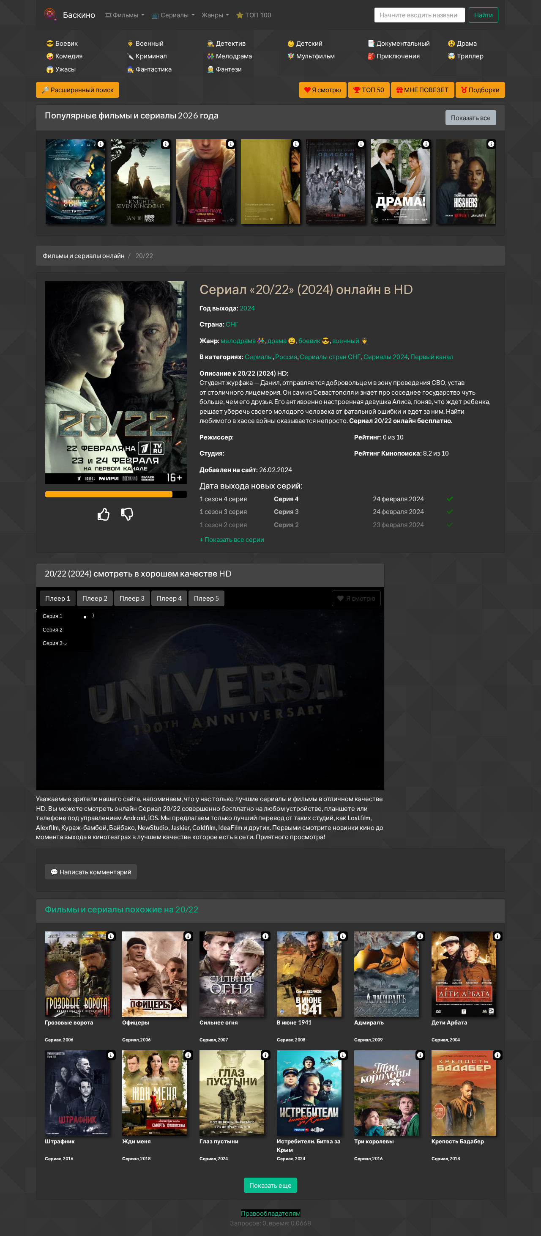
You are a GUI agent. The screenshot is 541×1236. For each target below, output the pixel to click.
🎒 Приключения (393, 56)
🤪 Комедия (64, 56)
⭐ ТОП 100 (253, 15)
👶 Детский (304, 43)
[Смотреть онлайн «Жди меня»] (154, 1092)
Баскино (79, 14)
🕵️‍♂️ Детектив (226, 43)
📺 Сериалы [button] (170, 15)
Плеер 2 (94, 598)
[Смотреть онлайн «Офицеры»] (154, 973)
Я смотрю (359, 598)
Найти (483, 15)
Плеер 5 (206, 598)
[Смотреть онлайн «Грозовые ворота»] (77, 973)
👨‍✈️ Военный (145, 43)
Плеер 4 (169, 598)
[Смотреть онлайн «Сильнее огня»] (231, 973)
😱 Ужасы (61, 69)
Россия (286, 356)
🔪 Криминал (146, 56)
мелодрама (238, 340)
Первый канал (432, 356)
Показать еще (270, 1185)
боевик (309, 340)
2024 (247, 308)
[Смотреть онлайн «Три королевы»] (386, 1092)
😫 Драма (462, 43)
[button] (231, 539)
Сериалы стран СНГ (330, 356)
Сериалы (259, 356)
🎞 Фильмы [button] (122, 15)
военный (345, 340)
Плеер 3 (132, 598)
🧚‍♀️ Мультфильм (311, 56)
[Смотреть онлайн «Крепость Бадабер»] (464, 1092)
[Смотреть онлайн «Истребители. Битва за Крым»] (309, 1092)
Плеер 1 (57, 598)
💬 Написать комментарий (90, 872)
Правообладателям (271, 1213)
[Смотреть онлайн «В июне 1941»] (309, 973)
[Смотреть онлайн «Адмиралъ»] (386, 973)
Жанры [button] (213, 15)
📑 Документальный (396, 43)
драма (277, 340)
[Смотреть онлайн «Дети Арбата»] (464, 973)
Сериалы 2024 (385, 356)
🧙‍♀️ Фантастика (149, 69)
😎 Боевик (62, 43)
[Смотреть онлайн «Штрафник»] (77, 1092)
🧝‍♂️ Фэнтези (224, 69)
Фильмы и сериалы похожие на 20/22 (122, 909)
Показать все (471, 117)
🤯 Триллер (466, 56)
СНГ (232, 324)
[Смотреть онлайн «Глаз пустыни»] (231, 1092)
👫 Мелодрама (229, 56)
